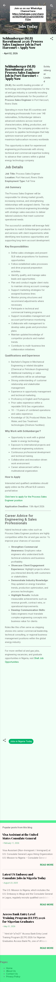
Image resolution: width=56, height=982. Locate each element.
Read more (47, 864)
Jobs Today (28, 26)
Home (9, 968)
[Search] (52, 6)
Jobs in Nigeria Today (21, 741)
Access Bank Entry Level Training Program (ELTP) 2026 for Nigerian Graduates (23, 917)
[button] (52, 39)
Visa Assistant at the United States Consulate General (20, 836)
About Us (11, 971)
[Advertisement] (28, 701)
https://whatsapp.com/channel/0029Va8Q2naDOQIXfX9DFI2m (28, 17)
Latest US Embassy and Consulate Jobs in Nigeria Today (24, 876)
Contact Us (12, 973)
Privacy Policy (13, 976)
